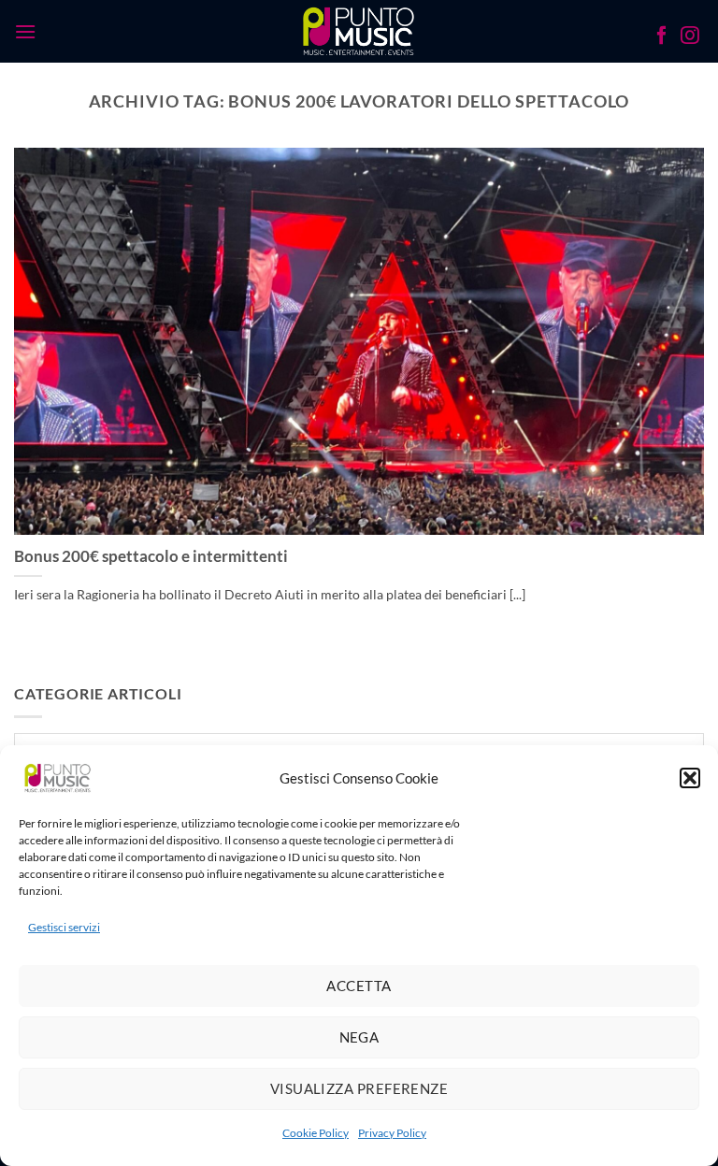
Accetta (358, 985)
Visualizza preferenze (359, 1088)
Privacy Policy (392, 1133)
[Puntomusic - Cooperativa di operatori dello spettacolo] (359, 31)
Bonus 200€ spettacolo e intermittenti (151, 556)
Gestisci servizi (64, 927)
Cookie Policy (315, 1133)
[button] (690, 778)
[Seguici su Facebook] (662, 37)
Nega (359, 1037)
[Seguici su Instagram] (690, 37)
